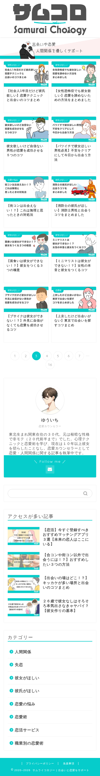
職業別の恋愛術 (29, 743)
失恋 (19, 664)
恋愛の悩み (25, 704)
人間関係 (23, 652)
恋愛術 (21, 717)
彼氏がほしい (27, 691)
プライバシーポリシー (40, 763)
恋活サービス (27, 730)
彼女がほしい (27, 678)
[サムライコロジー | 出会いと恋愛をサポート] (50, 34)
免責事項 (68, 763)
